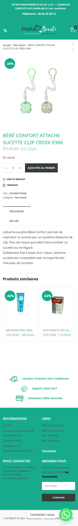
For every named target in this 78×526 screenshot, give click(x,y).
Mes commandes (52, 425)
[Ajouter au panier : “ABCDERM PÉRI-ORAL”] (8, 320)
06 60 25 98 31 (47, 14)
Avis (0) (13, 221)
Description (16, 211)
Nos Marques (50, 440)
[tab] (17, 211)
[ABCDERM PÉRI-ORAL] (20, 304)
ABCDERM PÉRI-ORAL (19, 330)
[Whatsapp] (66, 514)
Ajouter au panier (41, 168)
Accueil (6, 45)
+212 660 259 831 (12, 474)
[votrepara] (39, 30)
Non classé (19, 45)
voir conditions (57, 8)
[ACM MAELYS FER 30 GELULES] (57, 304)
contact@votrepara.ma (16, 478)
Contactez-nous (13, 440)
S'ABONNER (59, 497)
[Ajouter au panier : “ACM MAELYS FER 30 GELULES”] (45, 320)
